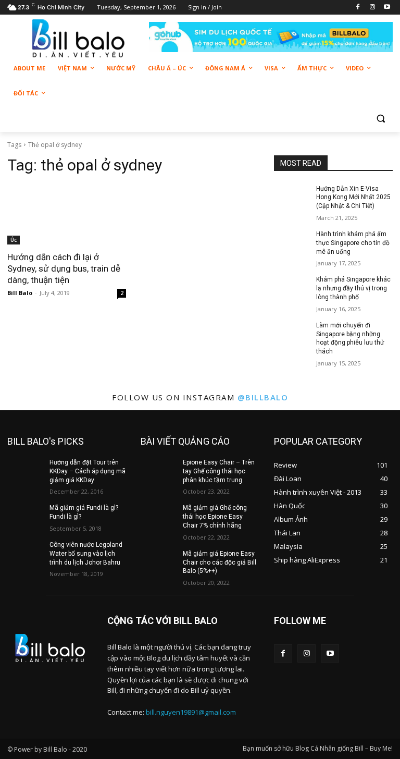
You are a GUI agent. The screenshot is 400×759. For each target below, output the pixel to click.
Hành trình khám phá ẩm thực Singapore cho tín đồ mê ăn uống (353, 242)
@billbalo (263, 397)
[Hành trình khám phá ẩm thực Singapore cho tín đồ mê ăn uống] (291, 242)
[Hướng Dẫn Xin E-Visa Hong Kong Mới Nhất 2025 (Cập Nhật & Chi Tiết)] (291, 197)
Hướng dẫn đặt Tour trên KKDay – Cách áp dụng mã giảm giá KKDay (87, 471)
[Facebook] (358, 8)
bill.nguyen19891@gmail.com (191, 712)
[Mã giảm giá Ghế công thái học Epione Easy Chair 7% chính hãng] (158, 516)
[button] (380, 118)
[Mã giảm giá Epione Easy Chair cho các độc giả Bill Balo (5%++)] (158, 561)
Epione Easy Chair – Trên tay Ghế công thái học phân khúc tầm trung (219, 471)
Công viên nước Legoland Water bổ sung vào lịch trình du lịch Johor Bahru (85, 553)
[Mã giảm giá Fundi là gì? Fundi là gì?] (25, 516)
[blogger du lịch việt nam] (78, 38)
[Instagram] (372, 8)
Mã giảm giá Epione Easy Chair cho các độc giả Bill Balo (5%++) (219, 562)
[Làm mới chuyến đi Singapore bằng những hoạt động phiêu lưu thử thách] (291, 333)
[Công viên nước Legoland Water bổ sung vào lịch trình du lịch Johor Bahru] (25, 553)
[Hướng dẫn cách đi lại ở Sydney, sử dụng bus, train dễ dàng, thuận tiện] (66, 214)
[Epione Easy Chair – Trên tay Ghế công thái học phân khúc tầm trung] (158, 470)
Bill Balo (19, 293)
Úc (13, 239)
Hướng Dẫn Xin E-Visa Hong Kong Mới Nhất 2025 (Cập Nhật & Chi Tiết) (353, 197)
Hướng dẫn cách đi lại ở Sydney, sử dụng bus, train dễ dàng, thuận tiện (63, 268)
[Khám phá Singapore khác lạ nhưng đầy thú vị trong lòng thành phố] (291, 287)
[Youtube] (387, 8)
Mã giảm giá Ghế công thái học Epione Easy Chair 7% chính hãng (215, 516)
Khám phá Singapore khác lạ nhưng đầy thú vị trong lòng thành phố (353, 288)
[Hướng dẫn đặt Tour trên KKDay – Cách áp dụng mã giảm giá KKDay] (25, 470)
